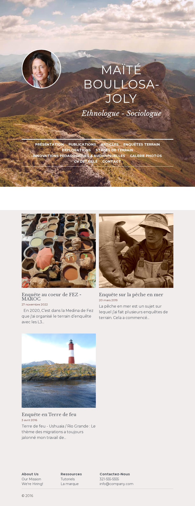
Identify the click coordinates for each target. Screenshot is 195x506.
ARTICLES (110, 144)
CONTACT (111, 161)
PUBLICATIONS (82, 144)
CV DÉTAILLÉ (86, 161)
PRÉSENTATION (49, 144)
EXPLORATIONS (76, 150)
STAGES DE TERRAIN (114, 150)
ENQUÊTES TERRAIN (141, 144)
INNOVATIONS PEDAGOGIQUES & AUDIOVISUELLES (79, 156)
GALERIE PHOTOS (146, 156)
